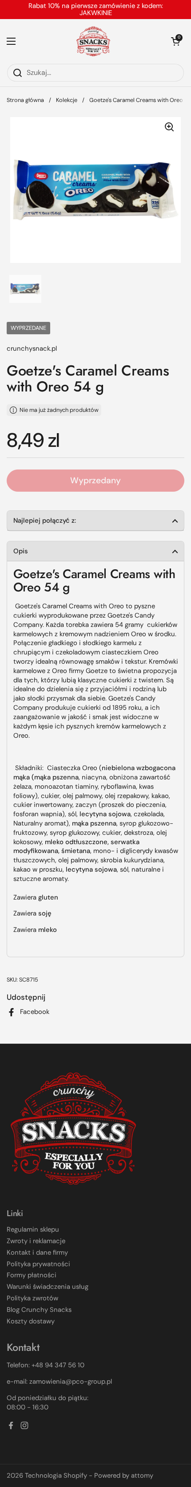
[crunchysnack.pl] (93, 41)
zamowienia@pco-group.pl (70, 1381)
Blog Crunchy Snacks (39, 1309)
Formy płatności (31, 1275)
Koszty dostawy (31, 1321)
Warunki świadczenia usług (47, 1286)
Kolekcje (66, 100)
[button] (175, 41)
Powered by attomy (123, 1475)
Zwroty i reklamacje (36, 1241)
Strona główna (25, 100)
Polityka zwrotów (32, 1298)
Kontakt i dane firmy (37, 1252)
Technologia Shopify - (58, 1475)
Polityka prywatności (38, 1264)
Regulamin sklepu (33, 1229)
